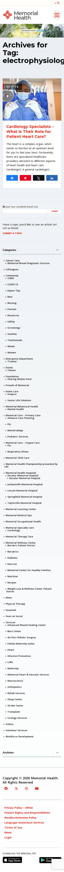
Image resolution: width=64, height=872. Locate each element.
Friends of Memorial (17, 385)
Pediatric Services (17, 436)
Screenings (13, 327)
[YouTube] (37, 788)
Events (9, 367)
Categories (9, 249)
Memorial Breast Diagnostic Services (28, 263)
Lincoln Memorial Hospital (22, 490)
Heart (10, 649)
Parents (11, 309)
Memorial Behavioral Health (22, 406)
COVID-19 (12, 284)
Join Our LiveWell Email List (21, 207)
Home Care (12, 391)
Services (10, 622)
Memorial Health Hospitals (21, 472)
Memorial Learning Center (21, 509)
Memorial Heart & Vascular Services (28, 674)
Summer (12, 333)
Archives (8, 752)
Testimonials (14, 340)
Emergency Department (19, 358)
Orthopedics (14, 687)
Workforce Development (19, 736)
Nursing (12, 303)
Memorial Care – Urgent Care (23, 442)
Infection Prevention (19, 656)
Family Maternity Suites (20, 643)
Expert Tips (13, 290)
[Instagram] (26, 788)
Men (9, 296)
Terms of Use (13, 827)
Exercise (12, 564)
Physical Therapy (15, 603)
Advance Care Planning (20, 418)
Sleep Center (14, 699)
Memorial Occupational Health (23, 521)
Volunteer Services (16, 730)
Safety (11, 321)
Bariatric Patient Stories (21, 545)
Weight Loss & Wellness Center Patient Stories (29, 590)
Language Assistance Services (24, 822)
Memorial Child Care (17, 457)
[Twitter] (16, 788)
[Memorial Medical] (20, 15)
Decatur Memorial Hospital (22, 475)
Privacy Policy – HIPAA (18, 807)
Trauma (12, 361)
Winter (11, 346)
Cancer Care (13, 260)
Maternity (13, 668)
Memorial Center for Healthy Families (29, 570)
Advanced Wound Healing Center (26, 625)
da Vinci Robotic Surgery (21, 637)
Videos (9, 724)
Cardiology (13, 530)
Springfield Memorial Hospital (24, 496)
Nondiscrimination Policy (20, 817)
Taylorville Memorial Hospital (24, 502)
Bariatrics (12, 551)
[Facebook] (6, 788)
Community (12, 275)
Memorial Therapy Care (19, 536)
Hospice (12, 394)
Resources (13, 315)
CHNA (10, 278)
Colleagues (12, 269)
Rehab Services (16, 693)
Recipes (11, 582)
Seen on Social (14, 616)
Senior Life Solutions (19, 400)
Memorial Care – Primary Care (23, 415)
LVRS (10, 662)
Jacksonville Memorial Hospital (25, 484)
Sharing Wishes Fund (19, 379)
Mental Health (15, 409)
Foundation (12, 376)
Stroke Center (15, 705)
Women (11, 352)
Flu (9, 424)
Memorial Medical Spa (19, 515)
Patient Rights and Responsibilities (27, 812)
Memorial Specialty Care (20, 527)
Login (8, 837)
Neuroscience (15, 680)
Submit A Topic (12, 233)
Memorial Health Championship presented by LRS (31, 465)
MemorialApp (15, 430)
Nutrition (12, 576)
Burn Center (14, 631)
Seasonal (11, 610)
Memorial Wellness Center (21, 542)
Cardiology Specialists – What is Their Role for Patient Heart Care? (30, 131)
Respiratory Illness (17, 451)
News (9, 597)
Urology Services (17, 717)
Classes (11, 370)
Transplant (13, 711)
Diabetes (12, 557)
